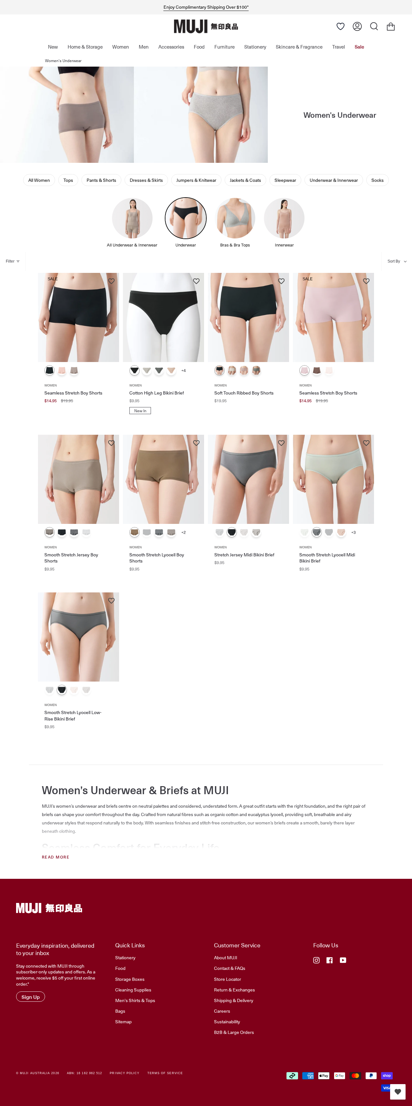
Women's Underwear (63, 60)
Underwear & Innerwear (334, 180)
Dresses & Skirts (146, 180)
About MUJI (225, 957)
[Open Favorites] (340, 26)
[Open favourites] (398, 1092)
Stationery (125, 957)
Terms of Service (165, 1073)
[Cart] (390, 26)
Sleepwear (285, 180)
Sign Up (31, 996)
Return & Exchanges (234, 989)
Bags (120, 1010)
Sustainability (227, 1021)
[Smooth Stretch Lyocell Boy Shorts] (163, 479)
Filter (10, 261)
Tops (68, 180)
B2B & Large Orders (234, 1032)
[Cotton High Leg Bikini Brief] (163, 317)
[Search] (374, 26)
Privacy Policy (124, 1073)
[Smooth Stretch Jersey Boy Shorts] (78, 479)
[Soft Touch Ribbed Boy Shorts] (248, 317)
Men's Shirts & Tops (135, 1000)
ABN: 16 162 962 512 (84, 1073)
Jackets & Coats (245, 180)
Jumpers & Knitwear (196, 180)
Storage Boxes (130, 978)
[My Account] (357, 26)
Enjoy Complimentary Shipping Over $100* (206, 7)
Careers (222, 1010)
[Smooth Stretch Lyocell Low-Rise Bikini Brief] (78, 637)
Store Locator (227, 978)
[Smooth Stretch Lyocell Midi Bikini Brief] (333, 479)
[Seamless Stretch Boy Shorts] (78, 317)
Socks (377, 180)
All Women (39, 180)
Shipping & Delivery (233, 1000)
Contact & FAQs (229, 967)
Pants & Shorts (101, 180)
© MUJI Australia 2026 (37, 1073)
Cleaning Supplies (133, 989)
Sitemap (123, 1021)
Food (120, 967)
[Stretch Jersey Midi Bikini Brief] (248, 479)
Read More (56, 857)
